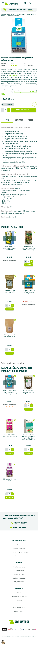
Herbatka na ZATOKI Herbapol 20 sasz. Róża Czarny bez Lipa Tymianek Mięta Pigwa (28, 437)
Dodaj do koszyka (23, 110)
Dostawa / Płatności (19, 548)
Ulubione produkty (19, 611)
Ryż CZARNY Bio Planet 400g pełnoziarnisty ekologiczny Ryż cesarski (9, 392)
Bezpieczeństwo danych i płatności (19, 552)
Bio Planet (14, 65)
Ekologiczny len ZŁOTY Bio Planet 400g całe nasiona (28, 292)
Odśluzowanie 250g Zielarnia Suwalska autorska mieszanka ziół (29, 392)
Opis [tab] (7, 120)
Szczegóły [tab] (19, 120)
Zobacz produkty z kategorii (13, 363)
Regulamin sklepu (19, 570)
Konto (19, 593)
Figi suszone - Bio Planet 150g (9, 479)
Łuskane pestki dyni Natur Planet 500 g (9, 291)
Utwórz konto (19, 604)
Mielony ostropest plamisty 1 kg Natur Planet (9, 336)
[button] (25, 3)
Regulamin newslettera (19, 578)
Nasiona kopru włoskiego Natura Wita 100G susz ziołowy (28, 248)
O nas (19, 545)
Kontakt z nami (19, 556)
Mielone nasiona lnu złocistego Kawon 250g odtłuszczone (9, 248)
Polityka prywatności (19, 567)
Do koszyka (28, 265)
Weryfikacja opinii (19, 581)
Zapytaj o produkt (7, 104)
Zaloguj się (19, 600)
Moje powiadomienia (19, 607)
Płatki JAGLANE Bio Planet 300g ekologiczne (10, 435)
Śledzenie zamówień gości (19, 596)
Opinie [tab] (30, 120)
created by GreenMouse (30, 636)
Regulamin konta (19, 574)
